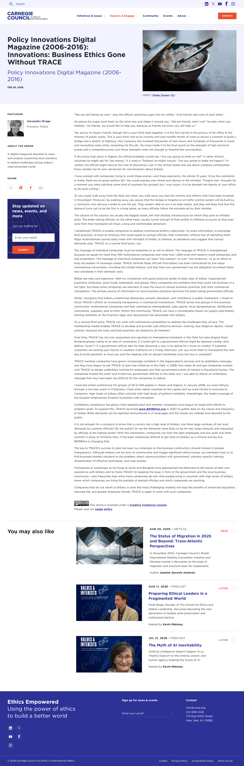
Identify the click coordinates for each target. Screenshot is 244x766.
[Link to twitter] (213, 3)
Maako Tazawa (161, 95)
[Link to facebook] (226, 3)
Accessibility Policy (203, 761)
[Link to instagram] (233, 3)
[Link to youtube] (220, 3)
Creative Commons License (148, 505)
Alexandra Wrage (39, 121)
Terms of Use (225, 761)
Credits (163, 761)
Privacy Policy (179, 761)
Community (151, 15)
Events (168, 15)
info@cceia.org (195, 707)
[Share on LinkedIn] (20, 187)
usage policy (103, 509)
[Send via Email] (40, 187)
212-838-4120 (195, 712)
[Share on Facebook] (30, 187)
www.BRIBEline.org (152, 409)
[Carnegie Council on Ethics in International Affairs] (27, 16)
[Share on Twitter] (10, 187)
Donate (227, 16)
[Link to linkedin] (206, 3)
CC (172, 95)
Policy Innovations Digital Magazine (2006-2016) (64, 76)
